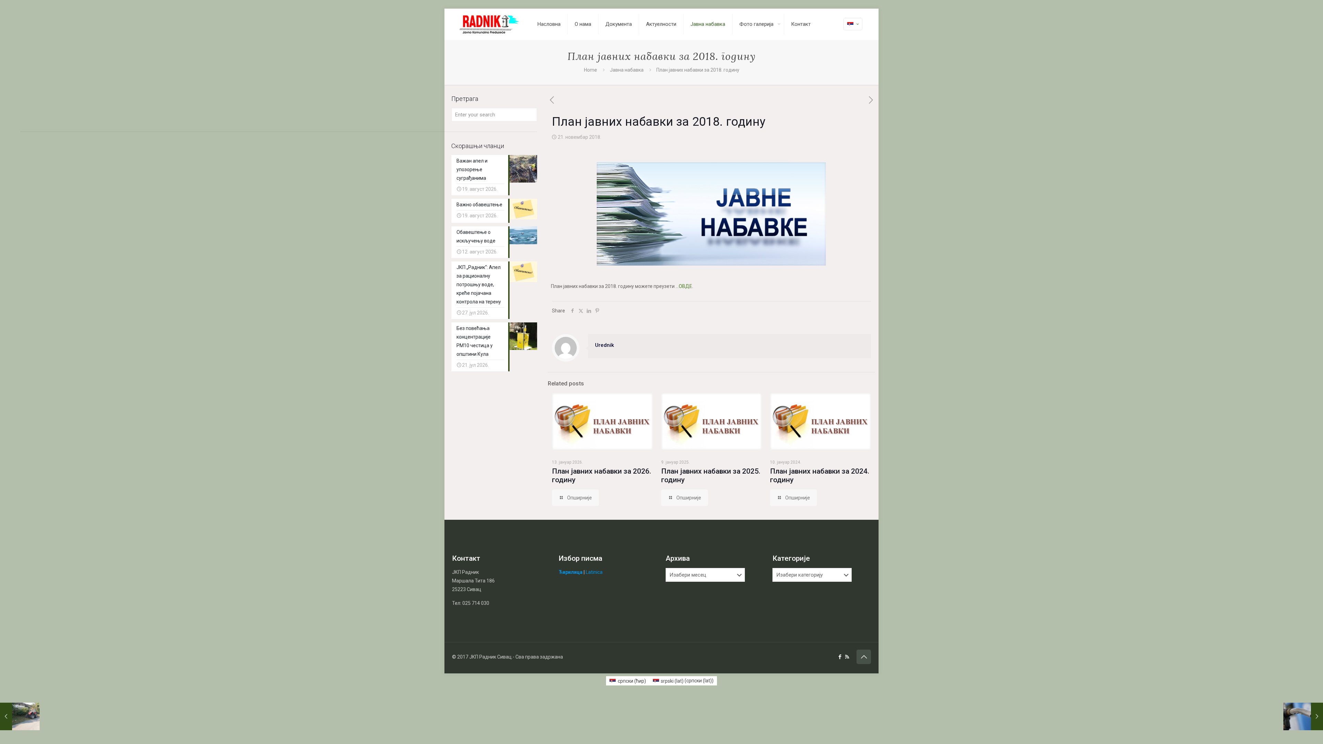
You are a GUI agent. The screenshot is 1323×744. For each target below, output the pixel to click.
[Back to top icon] (864, 657)
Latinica (594, 572)
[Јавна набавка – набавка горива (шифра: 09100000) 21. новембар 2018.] (1303, 716)
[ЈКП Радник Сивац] (489, 24)
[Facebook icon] (839, 657)
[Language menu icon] (852, 24)
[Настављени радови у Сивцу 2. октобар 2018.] (20, 716)
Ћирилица (571, 572)
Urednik (604, 345)
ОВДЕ (685, 286)
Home (590, 70)
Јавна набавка (627, 70)
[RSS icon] (847, 657)
